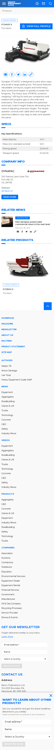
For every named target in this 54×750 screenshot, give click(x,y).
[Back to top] (48, 306)
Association (7, 553)
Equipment (7, 392)
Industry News (8, 433)
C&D (3, 424)
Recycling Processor (11, 608)
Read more (9, 197)
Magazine (7, 324)
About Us (7, 335)
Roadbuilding (22, 218)
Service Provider (9, 613)
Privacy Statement (13, 346)
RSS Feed (6, 341)
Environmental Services (13, 576)
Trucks (4, 410)
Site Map (6, 352)
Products (7, 11)
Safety (4, 429)
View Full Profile (36, 26)
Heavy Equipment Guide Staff (16, 380)
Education (6, 572)
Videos (5, 440)
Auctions (5, 558)
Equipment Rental (10, 585)
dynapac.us (7, 191)
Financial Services (10, 590)
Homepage (7, 318)
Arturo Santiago (9, 370)
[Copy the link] (31, 74)
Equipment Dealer (10, 581)
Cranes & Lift (7, 406)
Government (7, 594)
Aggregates (7, 397)
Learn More (7, 636)
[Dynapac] (36, 171)
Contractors (7, 562)
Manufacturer (8, 599)
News (4, 386)
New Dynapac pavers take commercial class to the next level (32, 223)
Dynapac (6, 28)
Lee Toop (6, 375)
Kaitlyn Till (6, 366)
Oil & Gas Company (11, 603)
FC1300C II (8, 289)
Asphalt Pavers (9, 20)
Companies (8, 547)
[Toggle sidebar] (4, 3)
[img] (7, 221)
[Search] (50, 3)
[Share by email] (5, 74)
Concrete (6, 420)
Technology (7, 415)
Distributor (6, 567)
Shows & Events (9, 617)
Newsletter (9, 329)
